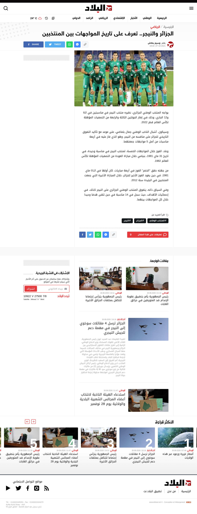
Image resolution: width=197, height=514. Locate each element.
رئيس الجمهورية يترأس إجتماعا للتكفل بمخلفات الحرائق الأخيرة (104, 298)
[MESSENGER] (77, 44)
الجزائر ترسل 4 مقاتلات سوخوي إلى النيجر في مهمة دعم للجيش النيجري (102, 328)
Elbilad (98, 9)
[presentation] (33, 421)
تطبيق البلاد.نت (153, 491)
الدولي (76, 18)
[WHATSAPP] (69, 44)
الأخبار (133, 18)
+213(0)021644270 (36, 502)
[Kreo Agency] (188, 502)
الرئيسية (162, 18)
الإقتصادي (119, 18)
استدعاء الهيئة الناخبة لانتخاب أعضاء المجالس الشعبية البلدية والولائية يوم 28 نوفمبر (102, 399)
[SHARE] (82, 235)
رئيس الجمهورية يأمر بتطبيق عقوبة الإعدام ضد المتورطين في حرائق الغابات (147, 300)
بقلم (157, 44)
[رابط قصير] (85, 44)
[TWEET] (90, 235)
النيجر (126, 221)
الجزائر (139, 221)
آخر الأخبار (121, 319)
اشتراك (31, 288)
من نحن (171, 491)
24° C (33, 18)
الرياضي (103, 18)
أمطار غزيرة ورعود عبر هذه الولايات (178, 455)
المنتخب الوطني (157, 221)
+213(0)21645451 (16, 502)
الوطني (147, 18)
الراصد (89, 18)
